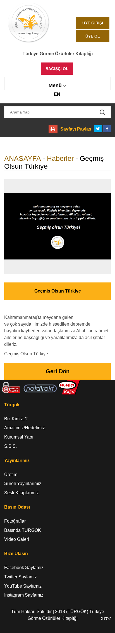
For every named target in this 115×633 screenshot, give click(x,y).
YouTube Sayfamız (23, 586)
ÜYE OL (92, 36)
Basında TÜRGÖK (22, 530)
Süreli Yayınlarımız (22, 483)
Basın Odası (17, 507)
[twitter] (98, 128)
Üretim (10, 474)
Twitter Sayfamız (20, 576)
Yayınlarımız (17, 460)
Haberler (60, 158)
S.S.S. (10, 446)
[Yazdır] (53, 129)
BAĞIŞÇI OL (56, 68)
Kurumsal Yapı (18, 437)
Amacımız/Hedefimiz (24, 427)
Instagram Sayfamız (23, 595)
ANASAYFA (22, 158)
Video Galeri (16, 539)
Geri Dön (58, 371)
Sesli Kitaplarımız (21, 492)
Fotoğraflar (15, 521)
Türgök (12, 404)
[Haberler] (57, 226)
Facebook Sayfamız (24, 567)
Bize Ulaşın (16, 553)
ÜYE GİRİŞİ (92, 23)
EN (57, 94)
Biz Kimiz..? (16, 418)
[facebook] (107, 128)
